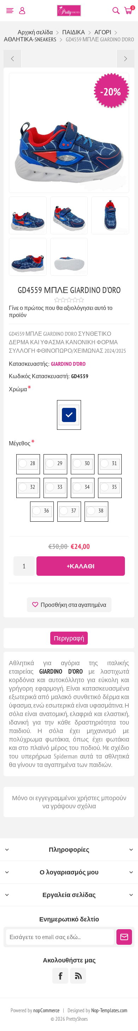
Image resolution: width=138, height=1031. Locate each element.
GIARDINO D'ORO (68, 363)
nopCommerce (46, 1010)
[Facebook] (60, 976)
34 (87, 486)
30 (87, 463)
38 (100, 510)
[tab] (69, 638)
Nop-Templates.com (109, 1010)
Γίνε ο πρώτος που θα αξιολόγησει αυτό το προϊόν (61, 311)
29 (59, 463)
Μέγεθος (20, 443)
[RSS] (78, 976)
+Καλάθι (80, 566)
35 (114, 486)
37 (73, 510)
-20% (110, 91)
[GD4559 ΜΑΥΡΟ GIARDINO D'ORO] (13, 59)
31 (114, 463)
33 (59, 486)
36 (46, 510)
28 (32, 463)
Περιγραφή (69, 638)
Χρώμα (18, 389)
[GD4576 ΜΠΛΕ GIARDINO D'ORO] (125, 59)
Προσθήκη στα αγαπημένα (73, 604)
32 (32, 486)
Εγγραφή (124, 937)
